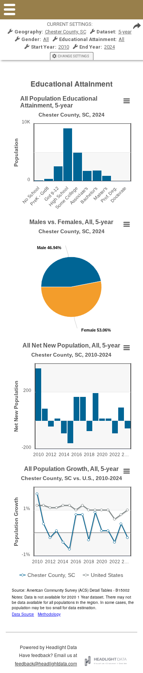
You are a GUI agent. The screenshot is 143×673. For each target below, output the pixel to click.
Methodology (49, 614)
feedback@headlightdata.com (46, 663)
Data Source (23, 614)
